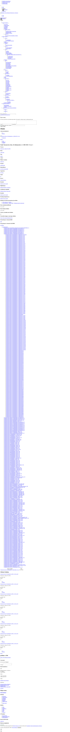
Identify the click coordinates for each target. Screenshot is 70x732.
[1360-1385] (2, 152)
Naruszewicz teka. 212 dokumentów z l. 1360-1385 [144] (14, 358)
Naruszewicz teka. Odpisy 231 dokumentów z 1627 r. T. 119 (13, 511)
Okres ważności (8, 68)
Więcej (1, 653)
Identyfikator (7, 73)
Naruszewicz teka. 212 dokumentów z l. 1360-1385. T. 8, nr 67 (15, 292)
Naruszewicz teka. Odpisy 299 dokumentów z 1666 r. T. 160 (13, 546)
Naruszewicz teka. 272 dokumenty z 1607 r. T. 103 (12, 498)
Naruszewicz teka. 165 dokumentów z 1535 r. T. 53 (12, 455)
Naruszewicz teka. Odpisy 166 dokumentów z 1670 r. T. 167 (13, 552)
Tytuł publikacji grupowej (10, 40)
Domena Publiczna (3, 180)
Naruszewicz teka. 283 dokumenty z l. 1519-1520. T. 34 (12, 439)
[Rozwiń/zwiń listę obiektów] (7, 111)
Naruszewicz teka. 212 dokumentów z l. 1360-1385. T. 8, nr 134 (16, 349)
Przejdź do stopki (4, 3)
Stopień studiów (10, 57)
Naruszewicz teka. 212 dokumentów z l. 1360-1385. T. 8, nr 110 (16, 329)
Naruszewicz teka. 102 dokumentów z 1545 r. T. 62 (12, 463)
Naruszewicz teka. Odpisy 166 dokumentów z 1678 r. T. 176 (13, 560)
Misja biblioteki (6, 105)
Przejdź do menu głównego (6, 1)
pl (3, 7)
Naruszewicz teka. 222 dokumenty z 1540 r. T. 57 (11, 458)
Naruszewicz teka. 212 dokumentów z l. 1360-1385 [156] (14, 368)
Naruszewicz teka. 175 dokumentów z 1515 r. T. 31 (12, 436)
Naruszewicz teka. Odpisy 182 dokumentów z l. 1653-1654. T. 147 (14, 535)
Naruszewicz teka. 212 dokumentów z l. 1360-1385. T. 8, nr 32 (15, 262)
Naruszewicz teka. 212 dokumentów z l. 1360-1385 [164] (14, 375)
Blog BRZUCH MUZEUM (4, 685)
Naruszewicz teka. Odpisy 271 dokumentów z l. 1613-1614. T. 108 (14, 502)
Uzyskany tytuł (10, 56)
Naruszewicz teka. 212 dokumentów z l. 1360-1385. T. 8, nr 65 (15, 290)
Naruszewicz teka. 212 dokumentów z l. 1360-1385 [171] (14, 381)
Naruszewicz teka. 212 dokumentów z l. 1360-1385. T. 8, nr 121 (16, 338)
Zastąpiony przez (8, 88)
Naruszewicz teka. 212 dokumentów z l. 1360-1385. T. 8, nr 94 (15, 315)
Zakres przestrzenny (9, 47)
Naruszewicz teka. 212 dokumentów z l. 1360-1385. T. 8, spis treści (16, 234)
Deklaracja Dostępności (7, 106)
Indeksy (3, 36)
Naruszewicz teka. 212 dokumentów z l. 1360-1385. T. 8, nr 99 (15, 319)
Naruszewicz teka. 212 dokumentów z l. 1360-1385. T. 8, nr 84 (15, 306)
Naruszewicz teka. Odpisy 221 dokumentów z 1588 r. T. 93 (13, 489)
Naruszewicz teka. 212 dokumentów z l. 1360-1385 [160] (14, 372)
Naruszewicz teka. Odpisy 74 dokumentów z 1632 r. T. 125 (13, 516)
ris (2, 581)
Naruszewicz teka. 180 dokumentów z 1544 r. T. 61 (12, 462)
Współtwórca (6, 42)
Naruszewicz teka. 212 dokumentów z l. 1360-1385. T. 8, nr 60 (15, 286)
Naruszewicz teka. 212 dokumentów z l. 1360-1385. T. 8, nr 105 (16, 324)
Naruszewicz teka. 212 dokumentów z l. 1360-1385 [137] (14, 352)
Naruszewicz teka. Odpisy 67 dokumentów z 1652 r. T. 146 (13, 534)
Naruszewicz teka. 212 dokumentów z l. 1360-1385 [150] (14, 363)
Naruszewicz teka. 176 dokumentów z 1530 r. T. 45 (12, 448)
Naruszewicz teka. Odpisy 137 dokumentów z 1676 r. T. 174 (13, 558)
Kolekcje (3, 22)
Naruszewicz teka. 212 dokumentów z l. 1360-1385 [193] (14, 400)
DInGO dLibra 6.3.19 (16, 725)
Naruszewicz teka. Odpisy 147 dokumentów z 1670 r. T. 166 (13, 551)
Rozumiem (19, 727)
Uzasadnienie (14, 124)
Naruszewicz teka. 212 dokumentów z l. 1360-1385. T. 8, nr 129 (16, 345)
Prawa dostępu (8, 93)
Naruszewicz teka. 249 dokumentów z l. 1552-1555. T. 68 (13, 468)
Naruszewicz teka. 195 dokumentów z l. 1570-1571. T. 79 (13, 477)
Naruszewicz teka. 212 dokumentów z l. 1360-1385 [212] (14, 416)
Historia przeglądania (6, 107)
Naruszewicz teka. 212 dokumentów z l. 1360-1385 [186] (14, 394)
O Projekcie (4, 103)
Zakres (3, 710)
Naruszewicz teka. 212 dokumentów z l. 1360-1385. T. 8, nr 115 (16, 333)
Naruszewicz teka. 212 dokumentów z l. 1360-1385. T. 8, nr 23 (15, 254)
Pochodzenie (7, 97)
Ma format (7, 83)
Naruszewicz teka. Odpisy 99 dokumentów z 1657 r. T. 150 (13, 537)
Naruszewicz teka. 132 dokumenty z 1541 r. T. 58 (11, 459)
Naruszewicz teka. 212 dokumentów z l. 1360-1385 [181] (14, 390)
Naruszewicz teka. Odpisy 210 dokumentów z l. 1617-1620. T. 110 (14, 504)
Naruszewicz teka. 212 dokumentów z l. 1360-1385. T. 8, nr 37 (15, 266)
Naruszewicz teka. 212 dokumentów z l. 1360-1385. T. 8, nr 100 (16, 320)
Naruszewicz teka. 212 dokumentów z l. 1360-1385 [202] (14, 408)
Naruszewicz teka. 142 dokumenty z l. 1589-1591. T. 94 (12, 490)
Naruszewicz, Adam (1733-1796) (5, 148)
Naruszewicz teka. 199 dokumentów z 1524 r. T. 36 (12, 440)
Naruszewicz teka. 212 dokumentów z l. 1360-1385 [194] (14, 401)
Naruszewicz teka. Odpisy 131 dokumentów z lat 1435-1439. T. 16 (14, 423)
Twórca (5, 41)
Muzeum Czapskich (9, 33)
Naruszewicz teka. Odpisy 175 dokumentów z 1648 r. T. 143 (13, 531)
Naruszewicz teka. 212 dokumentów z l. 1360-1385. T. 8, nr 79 (15, 302)
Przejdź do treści (4, 2)
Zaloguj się (4, 11)
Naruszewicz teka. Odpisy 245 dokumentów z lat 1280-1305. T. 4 (14, 230)
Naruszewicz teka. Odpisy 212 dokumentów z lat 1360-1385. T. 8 (14, 233)
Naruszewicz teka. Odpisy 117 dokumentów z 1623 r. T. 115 (13, 508)
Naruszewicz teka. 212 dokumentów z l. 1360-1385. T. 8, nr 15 (15, 247)
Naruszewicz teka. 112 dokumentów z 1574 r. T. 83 (12, 481)
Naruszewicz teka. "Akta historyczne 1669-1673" (11, 563)
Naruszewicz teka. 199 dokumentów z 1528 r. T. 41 (12, 445)
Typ (4, 69)
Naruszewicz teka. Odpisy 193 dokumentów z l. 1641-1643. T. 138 (14, 527)
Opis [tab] (3, 141)
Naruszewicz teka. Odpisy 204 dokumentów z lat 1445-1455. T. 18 (14, 425)
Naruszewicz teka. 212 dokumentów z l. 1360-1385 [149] (14, 362)
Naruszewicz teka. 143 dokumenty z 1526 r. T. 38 (11, 442)
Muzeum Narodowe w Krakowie (5, 187)
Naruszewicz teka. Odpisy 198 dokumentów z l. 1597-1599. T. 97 (14, 493)
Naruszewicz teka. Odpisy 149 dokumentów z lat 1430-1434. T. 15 (14, 422)
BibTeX (3, 133)
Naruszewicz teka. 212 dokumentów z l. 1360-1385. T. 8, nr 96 (15, 317)
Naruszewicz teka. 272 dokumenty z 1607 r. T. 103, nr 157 (9, 643)
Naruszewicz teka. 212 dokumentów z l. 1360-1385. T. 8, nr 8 (15, 241)
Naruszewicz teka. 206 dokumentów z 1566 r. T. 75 (12, 474)
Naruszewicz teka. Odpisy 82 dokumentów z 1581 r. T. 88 (13, 485)
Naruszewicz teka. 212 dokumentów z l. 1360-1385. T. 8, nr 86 (15, 308)
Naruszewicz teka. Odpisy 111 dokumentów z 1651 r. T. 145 (13, 533)
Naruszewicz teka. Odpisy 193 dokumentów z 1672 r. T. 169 (13, 554)
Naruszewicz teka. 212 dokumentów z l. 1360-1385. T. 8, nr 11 (15, 244)
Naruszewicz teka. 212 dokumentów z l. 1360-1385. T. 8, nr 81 (15, 304)
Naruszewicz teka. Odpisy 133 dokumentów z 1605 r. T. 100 (13, 495)
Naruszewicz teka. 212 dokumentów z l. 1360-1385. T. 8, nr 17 (15, 249)
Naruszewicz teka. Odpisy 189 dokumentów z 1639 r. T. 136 (13, 525)
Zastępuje (7, 87)
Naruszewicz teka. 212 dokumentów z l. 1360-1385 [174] (14, 384)
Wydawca (5, 59)
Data (6, 60)
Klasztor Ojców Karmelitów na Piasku (12, 35)
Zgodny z (7, 90)
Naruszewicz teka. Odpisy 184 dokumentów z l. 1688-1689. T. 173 (14, 557)
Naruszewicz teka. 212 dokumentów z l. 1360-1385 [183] (14, 391)
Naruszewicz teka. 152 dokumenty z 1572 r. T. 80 (11, 478)
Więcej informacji (14, 727)
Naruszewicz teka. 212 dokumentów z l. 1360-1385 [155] (14, 367)
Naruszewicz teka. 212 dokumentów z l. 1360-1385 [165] (14, 376)
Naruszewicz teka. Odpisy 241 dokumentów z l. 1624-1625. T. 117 (14, 509)
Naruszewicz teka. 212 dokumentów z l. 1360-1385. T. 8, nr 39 (15, 268)
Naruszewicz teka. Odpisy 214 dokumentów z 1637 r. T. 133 (13, 523)
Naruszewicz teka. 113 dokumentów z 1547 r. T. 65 (12, 465)
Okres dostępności (9, 67)
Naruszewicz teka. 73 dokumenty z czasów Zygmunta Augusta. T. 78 (14, 476)
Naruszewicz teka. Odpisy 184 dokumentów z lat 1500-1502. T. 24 (14, 430)
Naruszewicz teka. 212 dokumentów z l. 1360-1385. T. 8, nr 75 (15, 299)
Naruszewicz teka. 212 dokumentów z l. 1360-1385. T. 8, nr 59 (15, 285)
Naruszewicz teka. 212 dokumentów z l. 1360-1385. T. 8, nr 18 (15, 250)
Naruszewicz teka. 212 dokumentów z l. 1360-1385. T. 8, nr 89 (15, 311)
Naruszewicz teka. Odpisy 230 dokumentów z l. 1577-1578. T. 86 (14, 483)
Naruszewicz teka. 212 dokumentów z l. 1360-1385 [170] (14, 380)
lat (0, 176)
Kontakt (7, 96)
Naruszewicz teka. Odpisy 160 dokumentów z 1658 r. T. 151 (13, 538)
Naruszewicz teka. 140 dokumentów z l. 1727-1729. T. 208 (13, 562)
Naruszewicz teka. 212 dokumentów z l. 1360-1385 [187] (14, 395)
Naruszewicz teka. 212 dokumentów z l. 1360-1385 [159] (14, 371)
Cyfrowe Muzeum (5, 202)
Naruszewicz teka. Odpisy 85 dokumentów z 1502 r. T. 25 (13, 431)
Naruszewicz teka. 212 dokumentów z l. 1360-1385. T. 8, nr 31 (15, 261)
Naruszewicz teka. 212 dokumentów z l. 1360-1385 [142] (14, 356)
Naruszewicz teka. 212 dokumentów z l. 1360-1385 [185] (14, 393)
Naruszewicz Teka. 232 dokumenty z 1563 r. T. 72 (11, 471)
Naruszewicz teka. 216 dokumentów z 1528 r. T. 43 (12, 446)
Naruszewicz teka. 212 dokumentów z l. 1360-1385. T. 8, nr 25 (15, 256)
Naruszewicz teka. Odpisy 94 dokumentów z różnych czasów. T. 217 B (15, 565)
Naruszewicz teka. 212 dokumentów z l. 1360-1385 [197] (14, 403)
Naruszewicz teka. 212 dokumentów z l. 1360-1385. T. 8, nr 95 (15, 316)
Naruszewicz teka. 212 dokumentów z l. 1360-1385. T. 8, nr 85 (15, 307)
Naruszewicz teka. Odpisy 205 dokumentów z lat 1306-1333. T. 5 (14, 231)
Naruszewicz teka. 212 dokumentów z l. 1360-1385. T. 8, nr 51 (15, 278)
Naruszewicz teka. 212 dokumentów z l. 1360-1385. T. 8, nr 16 (15, 248)
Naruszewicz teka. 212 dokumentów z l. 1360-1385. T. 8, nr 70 (15, 294)
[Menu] (0, 5)
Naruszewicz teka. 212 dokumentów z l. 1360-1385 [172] (14, 382)
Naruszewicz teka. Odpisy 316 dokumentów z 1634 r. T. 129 (13, 519)
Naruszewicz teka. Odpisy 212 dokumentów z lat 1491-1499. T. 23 (14, 429)
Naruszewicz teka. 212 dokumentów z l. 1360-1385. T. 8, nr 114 (16, 332)
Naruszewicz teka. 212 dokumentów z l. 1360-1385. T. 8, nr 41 (15, 269)
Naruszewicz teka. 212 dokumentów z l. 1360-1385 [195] (14, 402)
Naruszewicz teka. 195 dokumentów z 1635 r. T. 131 (12, 521)
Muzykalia (5, 27)
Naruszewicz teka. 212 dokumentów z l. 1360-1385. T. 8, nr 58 (15, 284)
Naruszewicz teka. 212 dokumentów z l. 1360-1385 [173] (14, 383)
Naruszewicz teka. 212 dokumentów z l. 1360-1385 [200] (14, 406)
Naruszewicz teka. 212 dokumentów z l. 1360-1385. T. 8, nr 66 (15, 291)
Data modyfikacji (8, 66)
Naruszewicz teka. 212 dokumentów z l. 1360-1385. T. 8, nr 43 (15, 271)
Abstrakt (7, 51)
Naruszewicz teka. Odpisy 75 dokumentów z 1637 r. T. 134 (13, 524)
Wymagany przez (8, 89)
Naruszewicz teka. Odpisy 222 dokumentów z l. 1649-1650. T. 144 (14, 532)
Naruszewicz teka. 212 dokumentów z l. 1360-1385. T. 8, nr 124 (16, 341)
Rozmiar (7, 71)
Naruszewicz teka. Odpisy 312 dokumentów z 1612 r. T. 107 (13, 501)
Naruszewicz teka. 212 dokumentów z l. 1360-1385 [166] (14, 377)
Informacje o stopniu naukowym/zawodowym (14, 54)
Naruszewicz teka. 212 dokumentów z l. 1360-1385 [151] (14, 364)
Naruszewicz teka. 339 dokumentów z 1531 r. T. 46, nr (12, 449)
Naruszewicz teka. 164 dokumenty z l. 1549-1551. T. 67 (12, 467)
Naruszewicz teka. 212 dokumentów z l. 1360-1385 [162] (14, 373)
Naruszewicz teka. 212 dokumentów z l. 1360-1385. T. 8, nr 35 (15, 264)
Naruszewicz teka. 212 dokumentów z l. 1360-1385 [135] (14, 350)
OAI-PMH (2, 225)
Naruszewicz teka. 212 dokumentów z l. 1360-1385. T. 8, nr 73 (15, 297)
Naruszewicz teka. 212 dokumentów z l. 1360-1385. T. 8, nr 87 (15, 309)
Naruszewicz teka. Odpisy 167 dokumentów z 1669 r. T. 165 (13, 550)
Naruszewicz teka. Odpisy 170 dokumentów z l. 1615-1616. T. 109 (14, 503)
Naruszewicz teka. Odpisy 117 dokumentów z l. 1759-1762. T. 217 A (14, 564)
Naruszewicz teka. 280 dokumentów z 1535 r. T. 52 (12, 454)
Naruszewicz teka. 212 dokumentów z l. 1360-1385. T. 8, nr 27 (15, 257)
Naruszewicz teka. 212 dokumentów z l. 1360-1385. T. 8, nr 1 (15, 235)
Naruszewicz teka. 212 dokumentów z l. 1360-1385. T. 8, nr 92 (15, 313)
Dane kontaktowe (5, 717)
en (2, 7)
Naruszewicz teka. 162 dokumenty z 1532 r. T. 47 (11, 450)
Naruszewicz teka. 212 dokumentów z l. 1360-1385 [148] (14, 361)
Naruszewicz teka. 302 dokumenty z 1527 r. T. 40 (11, 444)
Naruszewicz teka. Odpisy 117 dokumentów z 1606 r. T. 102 (13, 497)
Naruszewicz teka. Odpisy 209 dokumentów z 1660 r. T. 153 (13, 540)
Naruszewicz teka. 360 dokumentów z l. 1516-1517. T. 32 (13, 437)
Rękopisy (5, 28)
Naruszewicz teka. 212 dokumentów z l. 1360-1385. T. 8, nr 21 (15, 252)
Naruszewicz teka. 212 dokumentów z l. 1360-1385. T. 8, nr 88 (15, 310)
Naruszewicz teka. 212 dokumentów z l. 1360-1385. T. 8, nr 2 (15, 236)
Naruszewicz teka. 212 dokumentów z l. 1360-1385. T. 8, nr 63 (15, 288)
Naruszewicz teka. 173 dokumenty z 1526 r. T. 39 (11, 443)
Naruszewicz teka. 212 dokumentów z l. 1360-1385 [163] (14, 374)
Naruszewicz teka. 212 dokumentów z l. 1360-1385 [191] (14, 398)
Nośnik (7, 72)
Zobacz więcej (4, 703)
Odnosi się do (8, 85)
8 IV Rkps (2, 172)
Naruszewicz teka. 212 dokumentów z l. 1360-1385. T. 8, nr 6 (15, 239)
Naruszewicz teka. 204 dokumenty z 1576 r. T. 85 (11, 482)
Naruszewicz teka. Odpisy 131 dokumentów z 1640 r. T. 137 (13, 526)
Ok (1, 729)
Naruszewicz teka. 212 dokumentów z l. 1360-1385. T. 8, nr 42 (15, 270)
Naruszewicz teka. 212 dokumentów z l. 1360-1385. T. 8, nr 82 (15, 305)
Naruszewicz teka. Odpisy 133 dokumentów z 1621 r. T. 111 (13, 505)
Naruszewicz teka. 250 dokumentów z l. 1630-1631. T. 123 (13, 514)
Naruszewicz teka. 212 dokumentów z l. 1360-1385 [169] (14, 379)
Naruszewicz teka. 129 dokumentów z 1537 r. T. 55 (12, 457)
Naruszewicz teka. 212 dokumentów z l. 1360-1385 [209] (14, 414)
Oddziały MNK (7, 29)
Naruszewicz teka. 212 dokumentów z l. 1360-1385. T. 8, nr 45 (15, 273)
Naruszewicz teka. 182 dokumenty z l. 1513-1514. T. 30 (12, 435)
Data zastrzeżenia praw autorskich (11, 65)
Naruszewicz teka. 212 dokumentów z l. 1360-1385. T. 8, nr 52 (15, 279)
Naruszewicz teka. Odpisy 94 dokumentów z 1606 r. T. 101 (13, 496)
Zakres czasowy (8, 48)
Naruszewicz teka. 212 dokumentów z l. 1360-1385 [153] (14, 366)
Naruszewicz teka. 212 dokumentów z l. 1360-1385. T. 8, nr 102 (16, 322)
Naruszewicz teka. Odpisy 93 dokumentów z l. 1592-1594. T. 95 (14, 491)
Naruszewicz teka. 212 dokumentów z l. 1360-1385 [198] (14, 404)
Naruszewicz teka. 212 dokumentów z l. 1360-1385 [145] (14, 359)
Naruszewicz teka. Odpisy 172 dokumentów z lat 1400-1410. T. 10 (14, 418)
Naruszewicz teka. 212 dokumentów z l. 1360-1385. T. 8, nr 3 (15, 237)
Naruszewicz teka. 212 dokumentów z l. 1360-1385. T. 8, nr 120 (16, 337)
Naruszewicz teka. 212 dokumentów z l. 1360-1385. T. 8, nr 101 (16, 321)
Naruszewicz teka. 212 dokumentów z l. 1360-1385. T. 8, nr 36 (15, 265)
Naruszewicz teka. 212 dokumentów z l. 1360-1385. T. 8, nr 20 (15, 251)
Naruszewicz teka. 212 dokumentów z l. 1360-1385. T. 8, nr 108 (16, 327)
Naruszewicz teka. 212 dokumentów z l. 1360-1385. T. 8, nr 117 (16, 335)
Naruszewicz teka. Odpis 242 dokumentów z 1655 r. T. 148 (13, 536)
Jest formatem (8, 84)
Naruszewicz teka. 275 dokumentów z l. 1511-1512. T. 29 (13, 434)
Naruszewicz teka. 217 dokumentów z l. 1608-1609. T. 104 (13, 499)
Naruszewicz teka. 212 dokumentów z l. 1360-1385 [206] (14, 411)
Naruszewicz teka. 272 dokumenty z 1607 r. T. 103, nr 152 (9, 613)
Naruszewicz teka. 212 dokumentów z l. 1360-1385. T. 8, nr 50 (15, 277)
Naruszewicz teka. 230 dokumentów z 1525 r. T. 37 (12, 441)
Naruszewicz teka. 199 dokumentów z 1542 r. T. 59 (12, 460)
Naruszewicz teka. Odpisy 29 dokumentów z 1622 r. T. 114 (13, 507)
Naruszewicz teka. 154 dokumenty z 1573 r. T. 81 (11, 479)
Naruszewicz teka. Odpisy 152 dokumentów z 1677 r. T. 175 (13, 559)
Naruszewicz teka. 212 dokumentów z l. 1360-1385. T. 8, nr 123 (16, 340)
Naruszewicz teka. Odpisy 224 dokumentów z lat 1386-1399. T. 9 (14, 417)
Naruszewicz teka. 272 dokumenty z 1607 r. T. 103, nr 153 (9, 603)
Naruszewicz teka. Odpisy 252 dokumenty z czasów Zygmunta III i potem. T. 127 (16, 518)
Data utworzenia (8, 62)
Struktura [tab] (3, 142)
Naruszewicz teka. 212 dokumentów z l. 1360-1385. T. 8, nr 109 (16, 328)
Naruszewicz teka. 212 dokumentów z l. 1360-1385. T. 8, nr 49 (15, 276)
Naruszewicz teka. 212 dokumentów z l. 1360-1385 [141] (14, 355)
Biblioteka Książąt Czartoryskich (11, 31)
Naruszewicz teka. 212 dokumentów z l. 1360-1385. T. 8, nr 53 (15, 280)
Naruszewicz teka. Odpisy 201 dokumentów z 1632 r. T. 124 (13, 515)
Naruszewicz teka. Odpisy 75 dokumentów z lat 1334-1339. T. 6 (14, 232)
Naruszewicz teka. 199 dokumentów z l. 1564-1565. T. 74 (13, 473)
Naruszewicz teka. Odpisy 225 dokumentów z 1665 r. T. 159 (13, 545)
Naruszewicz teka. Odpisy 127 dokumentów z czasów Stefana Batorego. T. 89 (16, 486)
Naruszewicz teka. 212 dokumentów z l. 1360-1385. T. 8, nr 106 (16, 325)
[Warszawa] (2, 161)
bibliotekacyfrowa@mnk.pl (4, 680)
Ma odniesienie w (8, 86)
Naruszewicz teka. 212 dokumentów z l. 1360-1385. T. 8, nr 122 (16, 339)
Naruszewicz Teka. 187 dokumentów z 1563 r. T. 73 (12, 472)
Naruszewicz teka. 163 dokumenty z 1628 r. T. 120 (12, 512)
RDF (1, 221)
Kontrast (4, 8)
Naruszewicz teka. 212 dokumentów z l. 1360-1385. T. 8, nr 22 (15, 253)
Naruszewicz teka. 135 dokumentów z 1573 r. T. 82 (12, 480)
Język (5, 77)
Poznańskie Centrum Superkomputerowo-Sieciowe (34, 725)
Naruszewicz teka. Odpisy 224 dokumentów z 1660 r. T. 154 (13, 541)
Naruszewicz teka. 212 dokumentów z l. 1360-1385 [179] (14, 388)
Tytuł (6, 38)
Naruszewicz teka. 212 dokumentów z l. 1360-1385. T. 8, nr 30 (15, 260)
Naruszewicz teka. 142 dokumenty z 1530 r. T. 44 (11, 447)
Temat (6, 43)
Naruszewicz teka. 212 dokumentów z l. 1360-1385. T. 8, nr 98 (15, 318)
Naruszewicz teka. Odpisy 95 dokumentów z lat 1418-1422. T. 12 (14, 420)
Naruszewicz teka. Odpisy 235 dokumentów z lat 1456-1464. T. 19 (14, 426)
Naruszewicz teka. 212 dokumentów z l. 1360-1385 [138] (14, 353)
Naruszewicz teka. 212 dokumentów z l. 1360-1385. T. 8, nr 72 (15, 296)
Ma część (7, 80)
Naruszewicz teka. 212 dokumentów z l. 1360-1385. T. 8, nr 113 (16, 331)
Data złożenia (8, 63)
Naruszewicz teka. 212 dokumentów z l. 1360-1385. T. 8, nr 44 (15, 272)
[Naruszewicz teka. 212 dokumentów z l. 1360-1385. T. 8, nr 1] (10, 136)
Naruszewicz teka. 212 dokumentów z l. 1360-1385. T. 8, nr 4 (15, 238)
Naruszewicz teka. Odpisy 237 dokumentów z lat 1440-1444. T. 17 (14, 424)
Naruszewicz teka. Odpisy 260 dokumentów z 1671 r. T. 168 (13, 553)
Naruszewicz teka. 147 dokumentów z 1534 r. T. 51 (12, 453)
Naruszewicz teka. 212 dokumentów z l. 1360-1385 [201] (14, 407)
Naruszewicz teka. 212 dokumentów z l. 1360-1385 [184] (14, 392)
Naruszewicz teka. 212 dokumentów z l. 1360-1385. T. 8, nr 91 (15, 312)
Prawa (6, 91)
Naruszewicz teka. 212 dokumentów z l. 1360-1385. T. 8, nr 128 (16, 344)
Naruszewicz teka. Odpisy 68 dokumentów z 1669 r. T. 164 (13, 549)
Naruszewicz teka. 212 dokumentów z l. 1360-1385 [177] (14, 386)
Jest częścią (8, 81)
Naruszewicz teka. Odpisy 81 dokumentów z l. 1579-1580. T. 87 (14, 484)
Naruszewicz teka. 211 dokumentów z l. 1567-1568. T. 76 (13, 475)
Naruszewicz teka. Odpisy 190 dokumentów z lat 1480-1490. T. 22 (14, 428)
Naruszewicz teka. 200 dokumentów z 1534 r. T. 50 (12, 452)
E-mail (1, 124)
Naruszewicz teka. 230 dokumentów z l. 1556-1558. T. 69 (13, 469)
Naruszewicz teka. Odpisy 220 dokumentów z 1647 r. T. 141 (13, 530)
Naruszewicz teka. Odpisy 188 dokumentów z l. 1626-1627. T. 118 (14, 510)
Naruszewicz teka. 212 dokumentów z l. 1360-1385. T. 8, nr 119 (16, 336)
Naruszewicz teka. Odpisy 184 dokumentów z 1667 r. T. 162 (13, 548)
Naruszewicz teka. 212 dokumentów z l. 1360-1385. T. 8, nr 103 (16, 323)
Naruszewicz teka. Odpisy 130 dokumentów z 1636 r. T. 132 (13, 522)
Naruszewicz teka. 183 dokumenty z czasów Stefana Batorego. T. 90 (14, 487)
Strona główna (3, 692)
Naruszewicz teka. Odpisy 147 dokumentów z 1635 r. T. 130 (13, 520)
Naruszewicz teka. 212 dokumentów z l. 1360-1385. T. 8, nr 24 (15, 255)
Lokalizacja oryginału (10, 100)
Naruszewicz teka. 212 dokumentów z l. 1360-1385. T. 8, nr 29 (15, 259)
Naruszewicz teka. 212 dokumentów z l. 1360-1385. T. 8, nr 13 (15, 245)
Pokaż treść (4, 137)
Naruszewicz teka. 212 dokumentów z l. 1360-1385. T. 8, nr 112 (16, 330)
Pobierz (1, 139)
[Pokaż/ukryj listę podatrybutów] (4, 38)
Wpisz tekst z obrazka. (8, 125)
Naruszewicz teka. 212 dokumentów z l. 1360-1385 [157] (14, 369)
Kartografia (4, 699)
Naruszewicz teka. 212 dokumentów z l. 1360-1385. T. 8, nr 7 (15, 240)
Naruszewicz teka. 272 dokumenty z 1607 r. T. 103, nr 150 (9, 633)
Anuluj (1, 126)
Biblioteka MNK (8, 32)
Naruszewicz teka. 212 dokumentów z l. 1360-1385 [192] (14, 399)
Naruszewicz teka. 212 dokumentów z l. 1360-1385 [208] (14, 413)
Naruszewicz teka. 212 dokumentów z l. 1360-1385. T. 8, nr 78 (15, 301)
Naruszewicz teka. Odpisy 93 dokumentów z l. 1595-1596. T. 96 (14, 492)
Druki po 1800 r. (6, 25)
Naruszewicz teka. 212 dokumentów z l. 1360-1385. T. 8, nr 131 (16, 347)
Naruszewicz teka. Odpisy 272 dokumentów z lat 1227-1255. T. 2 (14, 228)
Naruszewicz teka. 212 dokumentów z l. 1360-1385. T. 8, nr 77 (15, 300)
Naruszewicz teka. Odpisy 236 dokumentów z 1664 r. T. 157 (13, 543)
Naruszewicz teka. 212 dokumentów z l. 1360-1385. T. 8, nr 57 (15, 283)
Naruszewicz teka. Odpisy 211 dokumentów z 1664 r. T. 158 (13, 544)
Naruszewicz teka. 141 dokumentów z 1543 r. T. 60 (12, 461)
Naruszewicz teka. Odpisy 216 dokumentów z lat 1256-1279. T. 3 (14, 229)
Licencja (7, 94)
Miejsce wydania (8, 52)
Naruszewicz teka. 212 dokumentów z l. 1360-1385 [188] (14, 396)
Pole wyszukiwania (3, 113)
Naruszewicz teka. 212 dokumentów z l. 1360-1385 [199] (14, 405)
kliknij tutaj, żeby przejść (4, 183)
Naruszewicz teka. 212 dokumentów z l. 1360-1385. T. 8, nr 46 (15, 274)
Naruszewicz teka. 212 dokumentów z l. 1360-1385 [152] (14, 365)
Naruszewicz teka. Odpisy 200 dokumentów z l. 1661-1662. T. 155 (14, 542)
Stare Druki (6, 24)
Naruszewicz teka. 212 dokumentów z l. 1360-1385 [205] (14, 410)
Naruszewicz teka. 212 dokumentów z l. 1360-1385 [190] (14, 397)
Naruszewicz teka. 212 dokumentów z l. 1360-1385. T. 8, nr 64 (15, 289)
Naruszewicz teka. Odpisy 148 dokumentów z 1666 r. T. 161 (13, 547)
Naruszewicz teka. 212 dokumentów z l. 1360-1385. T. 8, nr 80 (15, 303)
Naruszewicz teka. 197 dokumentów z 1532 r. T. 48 (12, 451)
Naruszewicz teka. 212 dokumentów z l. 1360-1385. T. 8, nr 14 (15, 246)
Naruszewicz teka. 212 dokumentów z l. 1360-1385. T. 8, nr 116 (16, 334)
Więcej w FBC (2, 657)
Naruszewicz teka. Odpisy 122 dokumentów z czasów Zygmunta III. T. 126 (15, 517)
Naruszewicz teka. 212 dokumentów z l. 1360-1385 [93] (14, 314)
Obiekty (5, 109)
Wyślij (4, 126)
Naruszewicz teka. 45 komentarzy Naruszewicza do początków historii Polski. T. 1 (16, 227)
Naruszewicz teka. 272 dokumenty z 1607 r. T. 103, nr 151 (9, 623)
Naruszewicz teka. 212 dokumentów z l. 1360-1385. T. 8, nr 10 (15, 243)
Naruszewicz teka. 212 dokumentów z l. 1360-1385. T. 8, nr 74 (15, 298)
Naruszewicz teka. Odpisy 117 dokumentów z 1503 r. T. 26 (13, 432)
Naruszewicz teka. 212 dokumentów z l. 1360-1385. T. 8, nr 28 (15, 258)
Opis (6, 49)
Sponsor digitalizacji (9, 53)
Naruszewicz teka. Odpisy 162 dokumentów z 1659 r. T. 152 (13, 539)
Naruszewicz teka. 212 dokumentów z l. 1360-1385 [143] (14, 357)
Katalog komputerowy (7, 102)
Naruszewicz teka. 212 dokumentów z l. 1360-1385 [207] (14, 412)
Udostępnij (5, 9)
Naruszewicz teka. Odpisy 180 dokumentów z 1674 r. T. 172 (13, 556)
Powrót (2, 20)
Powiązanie (7, 78)
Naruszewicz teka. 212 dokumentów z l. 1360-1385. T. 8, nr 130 (16, 346)
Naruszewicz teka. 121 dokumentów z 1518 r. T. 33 (12, 438)
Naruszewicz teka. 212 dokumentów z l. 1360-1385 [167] (14, 378)
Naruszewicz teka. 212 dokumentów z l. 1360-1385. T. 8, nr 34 (15, 263)
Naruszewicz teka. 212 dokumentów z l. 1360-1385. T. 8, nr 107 (16, 326)
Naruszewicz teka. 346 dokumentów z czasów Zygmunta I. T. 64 (14, 464)
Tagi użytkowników (9, 45)
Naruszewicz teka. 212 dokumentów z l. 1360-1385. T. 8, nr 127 (16, 343)
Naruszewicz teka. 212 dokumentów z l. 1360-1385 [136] (14, 351)
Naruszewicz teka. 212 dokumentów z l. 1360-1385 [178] (14, 387)
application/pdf (2, 165)
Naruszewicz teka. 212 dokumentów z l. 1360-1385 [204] (14, 409)
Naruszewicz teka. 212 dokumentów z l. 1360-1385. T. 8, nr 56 (15, 282)
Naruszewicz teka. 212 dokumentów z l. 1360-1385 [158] (14, 370)
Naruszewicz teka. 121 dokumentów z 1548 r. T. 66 (12, 466)
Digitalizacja (8, 99)
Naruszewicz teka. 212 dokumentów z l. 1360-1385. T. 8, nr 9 (15, 242)
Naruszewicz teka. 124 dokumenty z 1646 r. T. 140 (12, 529)
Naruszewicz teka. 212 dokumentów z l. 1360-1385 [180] (14, 389)
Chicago (1, 664)
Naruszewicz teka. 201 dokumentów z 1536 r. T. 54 (12, 456)
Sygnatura (7, 75)
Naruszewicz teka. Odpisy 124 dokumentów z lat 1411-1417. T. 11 (14, 419)
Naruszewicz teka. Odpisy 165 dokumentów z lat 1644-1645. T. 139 (14, 528)
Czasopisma (6, 26)
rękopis (1, 156)
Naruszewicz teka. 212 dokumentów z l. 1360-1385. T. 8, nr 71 (15, 295)
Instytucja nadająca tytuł (11, 58)
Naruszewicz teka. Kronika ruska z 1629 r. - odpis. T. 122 (13, 513)
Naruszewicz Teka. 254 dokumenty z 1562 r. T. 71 (11, 470)
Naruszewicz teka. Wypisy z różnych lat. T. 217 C (11, 566)
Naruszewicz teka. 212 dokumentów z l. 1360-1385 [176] (14, 385)
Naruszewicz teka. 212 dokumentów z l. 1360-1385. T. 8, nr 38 (15, 267)
